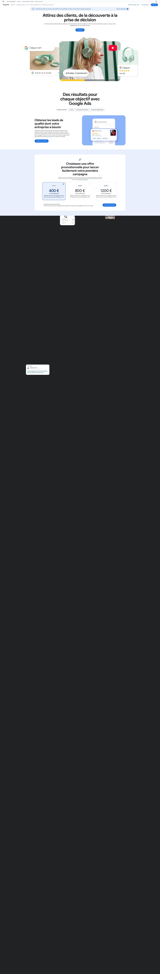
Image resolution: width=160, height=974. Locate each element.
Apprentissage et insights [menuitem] (28, 1)
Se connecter (145, 4)
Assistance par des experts (48, 4)
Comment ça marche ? (20, 4)
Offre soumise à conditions (82, 179)
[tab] (61, 109)
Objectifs (12, 4)
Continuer (154, 4)
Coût (27, 4)
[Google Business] (3, 1)
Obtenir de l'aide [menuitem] (39, 1)
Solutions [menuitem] (19, 1)
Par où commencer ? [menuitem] (11, 1)
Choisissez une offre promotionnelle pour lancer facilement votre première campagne (80, 169)
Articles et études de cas (35, 4)
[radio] (54, 191)
